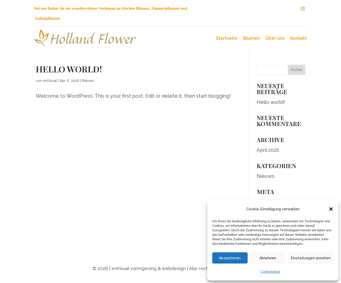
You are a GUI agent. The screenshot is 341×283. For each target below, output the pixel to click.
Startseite (227, 38)
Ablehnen (267, 258)
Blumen (251, 38)
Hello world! (69, 69)
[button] (331, 209)
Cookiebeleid (270, 272)
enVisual (50, 81)
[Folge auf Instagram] (303, 9)
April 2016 (268, 150)
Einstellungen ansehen (311, 258)
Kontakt (298, 38)
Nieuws (88, 81)
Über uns (275, 38)
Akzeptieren (230, 258)
